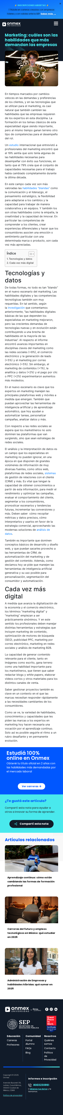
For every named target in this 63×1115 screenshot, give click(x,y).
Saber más (47, 13)
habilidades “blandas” (36, 188)
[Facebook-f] (46, 1009)
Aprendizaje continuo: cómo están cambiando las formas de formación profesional (31, 881)
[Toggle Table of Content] (30, 254)
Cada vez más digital (21, 262)
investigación (16, 307)
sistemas (50, 473)
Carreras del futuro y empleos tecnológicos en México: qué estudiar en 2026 (31, 933)
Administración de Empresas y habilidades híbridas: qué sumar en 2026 (30, 984)
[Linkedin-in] (55, 1009)
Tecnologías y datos (20, 258)
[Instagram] (51, 1009)
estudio (14, 145)
